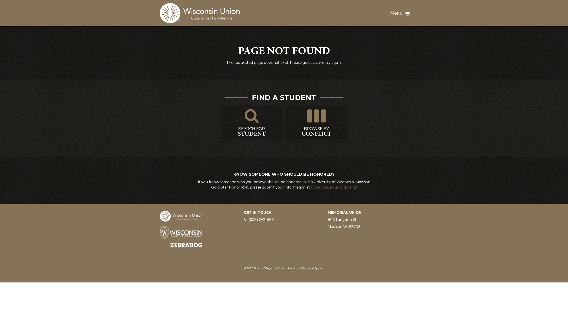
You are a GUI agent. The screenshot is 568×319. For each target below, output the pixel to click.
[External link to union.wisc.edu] (181, 216)
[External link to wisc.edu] (181, 232)
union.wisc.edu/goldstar (332, 187)
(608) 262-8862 (262, 220)
